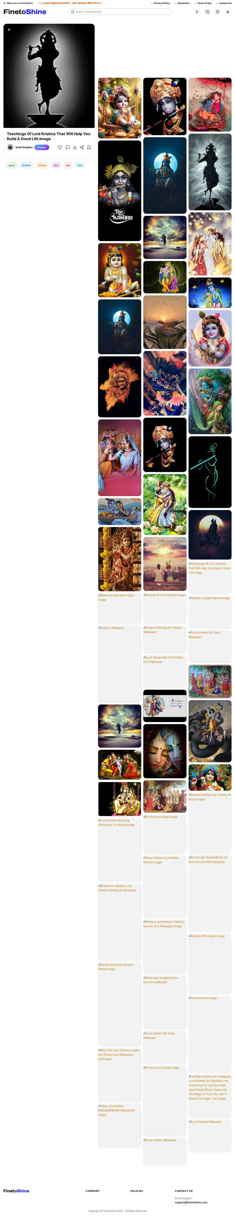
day (68, 165)
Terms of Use (204, 3)
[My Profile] (228, 11)
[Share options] (137, 81)
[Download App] (197, 11)
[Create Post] (217, 11)
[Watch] (207, 11)
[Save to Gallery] (137, 87)
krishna (42, 165)
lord (56, 165)
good (11, 165)
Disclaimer (184, 3)
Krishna (26, 165)
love (80, 165)
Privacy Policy (162, 3)
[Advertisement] (165, 49)
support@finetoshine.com (191, 1202)
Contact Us (225, 3)
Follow (42, 147)
